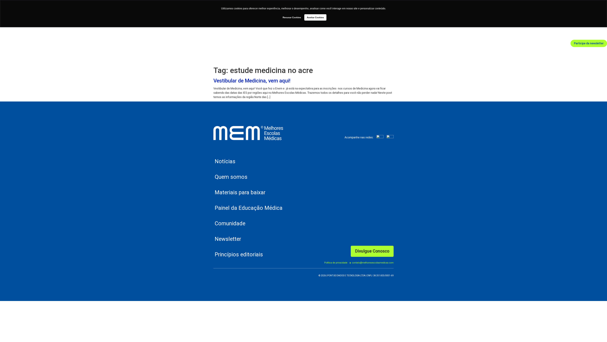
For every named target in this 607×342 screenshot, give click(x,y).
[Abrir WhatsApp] (599, 334)
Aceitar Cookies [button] (315, 17)
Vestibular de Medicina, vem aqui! (251, 81)
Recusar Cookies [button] (292, 17)
